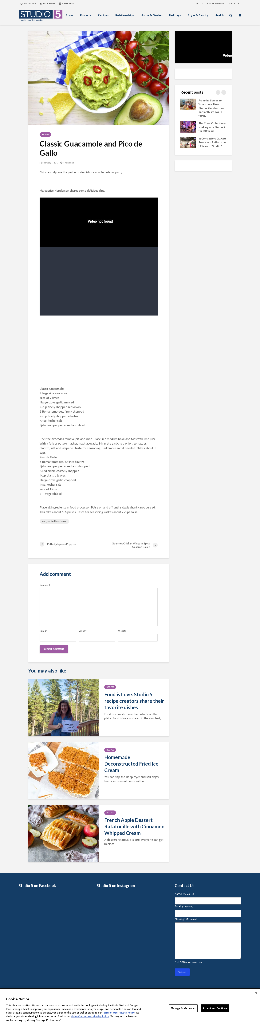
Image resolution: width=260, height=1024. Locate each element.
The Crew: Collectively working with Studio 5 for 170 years (212, 127)
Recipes (103, 15)
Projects (85, 15)
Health (219, 15)
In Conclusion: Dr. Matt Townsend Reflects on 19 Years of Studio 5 (212, 142)
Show (69, 15)
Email (82, 631)
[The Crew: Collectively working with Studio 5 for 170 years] (188, 126)
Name (43, 631)
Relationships (124, 15)
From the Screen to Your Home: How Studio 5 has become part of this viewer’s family (211, 108)
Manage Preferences (183, 1008)
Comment (45, 585)
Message (186, 919)
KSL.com (234, 3)
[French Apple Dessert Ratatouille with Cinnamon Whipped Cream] (63, 833)
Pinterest (67, 3)
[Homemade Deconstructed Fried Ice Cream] (63, 770)
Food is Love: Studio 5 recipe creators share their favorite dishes (134, 700)
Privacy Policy (127, 1012)
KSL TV (199, 3)
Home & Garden (152, 15)
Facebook (49, 3)
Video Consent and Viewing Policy (90, 1016)
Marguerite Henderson (54, 521)
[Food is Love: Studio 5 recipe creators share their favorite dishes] (63, 707)
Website (122, 631)
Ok (255, 993)
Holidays (175, 15)
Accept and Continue (215, 1008)
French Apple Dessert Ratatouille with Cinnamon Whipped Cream (134, 826)
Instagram (30, 3)
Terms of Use (110, 1012)
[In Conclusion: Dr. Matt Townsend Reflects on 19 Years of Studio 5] (188, 142)
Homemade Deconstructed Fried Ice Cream (131, 763)
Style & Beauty (198, 15)
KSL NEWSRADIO (216, 3)
